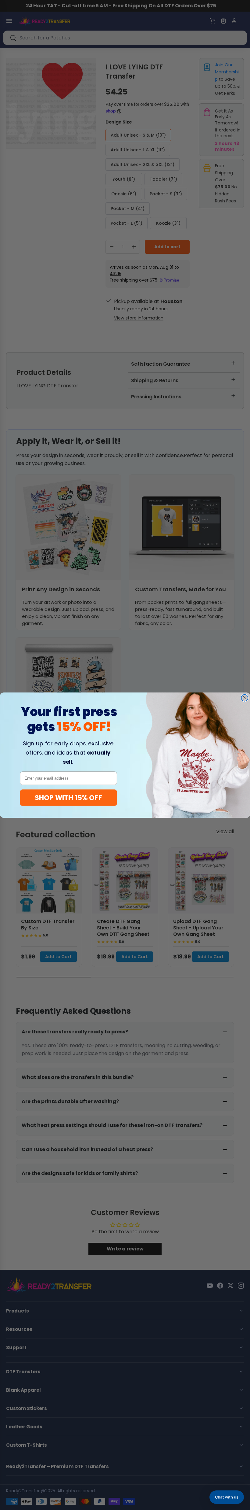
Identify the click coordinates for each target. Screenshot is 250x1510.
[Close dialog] (244, 697)
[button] (226, 1497)
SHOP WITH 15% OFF (68, 797)
